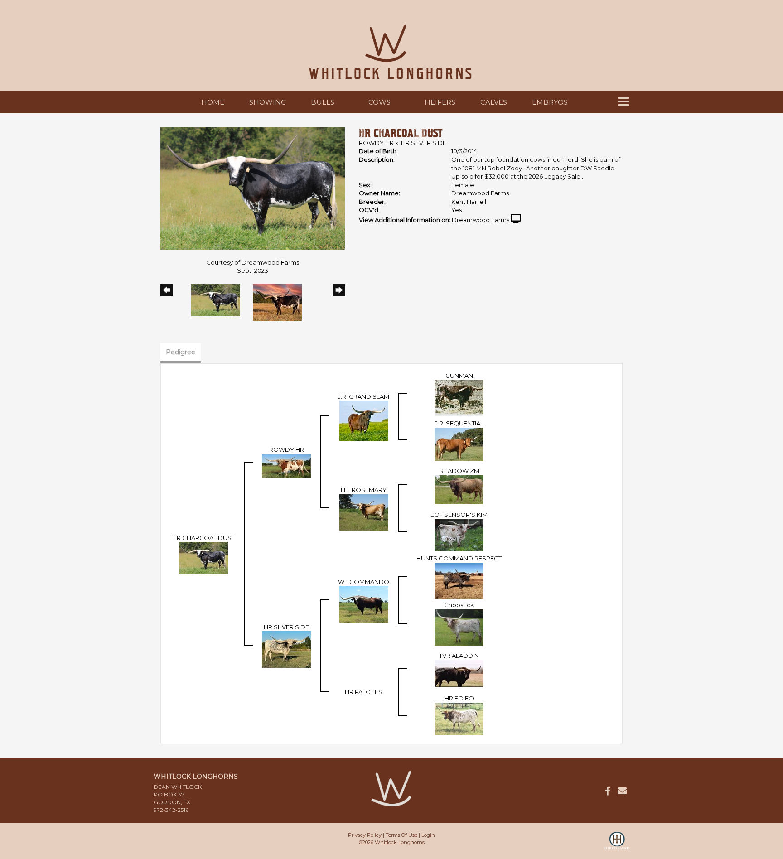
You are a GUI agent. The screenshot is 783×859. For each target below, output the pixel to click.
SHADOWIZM (459, 470)
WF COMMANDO (363, 581)
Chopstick (459, 604)
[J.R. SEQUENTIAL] (459, 443)
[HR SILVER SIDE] (286, 648)
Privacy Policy (365, 835)
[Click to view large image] (252, 187)
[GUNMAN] (459, 397)
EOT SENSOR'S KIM (459, 514)
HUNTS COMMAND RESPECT (459, 558)
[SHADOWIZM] (459, 488)
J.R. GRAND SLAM (363, 396)
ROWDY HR (376, 142)
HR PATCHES (363, 691)
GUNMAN (459, 375)
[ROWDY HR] (286, 465)
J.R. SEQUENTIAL (459, 423)
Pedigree (180, 352)
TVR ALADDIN (459, 655)
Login (428, 835)
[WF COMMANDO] (363, 603)
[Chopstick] (459, 626)
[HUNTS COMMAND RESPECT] (459, 580)
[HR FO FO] (459, 718)
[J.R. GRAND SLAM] (363, 420)
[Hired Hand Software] (616, 845)
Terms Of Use (401, 835)
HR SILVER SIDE (423, 142)
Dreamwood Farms (480, 219)
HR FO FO (459, 698)
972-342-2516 (171, 809)
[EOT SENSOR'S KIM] (459, 534)
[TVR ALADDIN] (459, 672)
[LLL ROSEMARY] (363, 511)
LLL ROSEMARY (364, 489)
